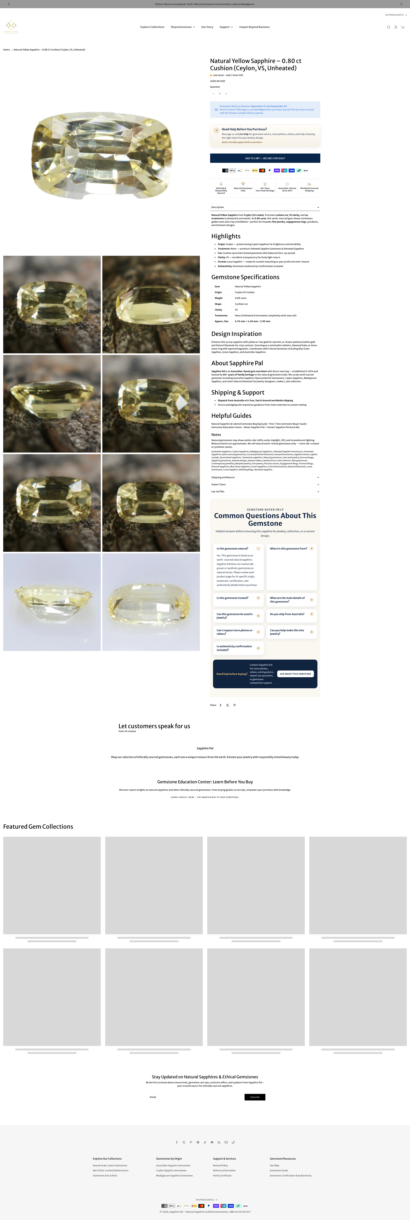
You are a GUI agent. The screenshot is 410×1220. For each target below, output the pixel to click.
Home (6, 49)
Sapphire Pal (176, 1211)
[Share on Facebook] (220, 705)
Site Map (274, 1165)
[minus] (213, 93)
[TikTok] (205, 1142)
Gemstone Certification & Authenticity (291, 1175)
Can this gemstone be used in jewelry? (235, 615)
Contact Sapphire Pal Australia (282, 427)
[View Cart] (402, 27)
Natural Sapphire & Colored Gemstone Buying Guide (239, 423)
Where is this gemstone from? (288, 548)
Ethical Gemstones (218, 1211)
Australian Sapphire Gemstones (173, 1165)
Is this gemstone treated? (233, 598)
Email (153, 1097)
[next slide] (401, 4)
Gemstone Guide (279, 1170)
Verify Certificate (222, 1175)
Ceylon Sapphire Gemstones (171, 1170)
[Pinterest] (190, 1142)
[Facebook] (176, 1142)
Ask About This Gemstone (295, 674)
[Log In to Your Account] (395, 27)
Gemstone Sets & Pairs (105, 1175)
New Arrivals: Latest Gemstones (110, 1165)
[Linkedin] (219, 1142)
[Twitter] (183, 1142)
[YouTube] (212, 1142)
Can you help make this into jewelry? (287, 632)
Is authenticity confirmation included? (234, 648)
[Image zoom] (101, 155)
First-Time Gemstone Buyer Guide (287, 423)
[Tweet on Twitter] (227, 705)
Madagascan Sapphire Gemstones (174, 1175)
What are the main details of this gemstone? (287, 599)
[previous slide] (9, 4)
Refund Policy (220, 1165)
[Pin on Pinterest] (234, 705)
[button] (265, 158)
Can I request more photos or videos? (235, 632)
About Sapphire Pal (254, 427)
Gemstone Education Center (226, 427)
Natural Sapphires (195, 1211)
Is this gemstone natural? (232, 548)
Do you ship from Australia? (287, 614)
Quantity (215, 86)
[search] (388, 27)
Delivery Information (224, 1170)
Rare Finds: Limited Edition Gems (110, 1170)
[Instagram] (197, 1142)
